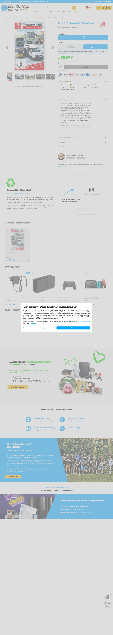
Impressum (32, 323)
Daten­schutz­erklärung (84, 321)
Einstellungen (43, 328)
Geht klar (73, 328)
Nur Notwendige (27, 328)
